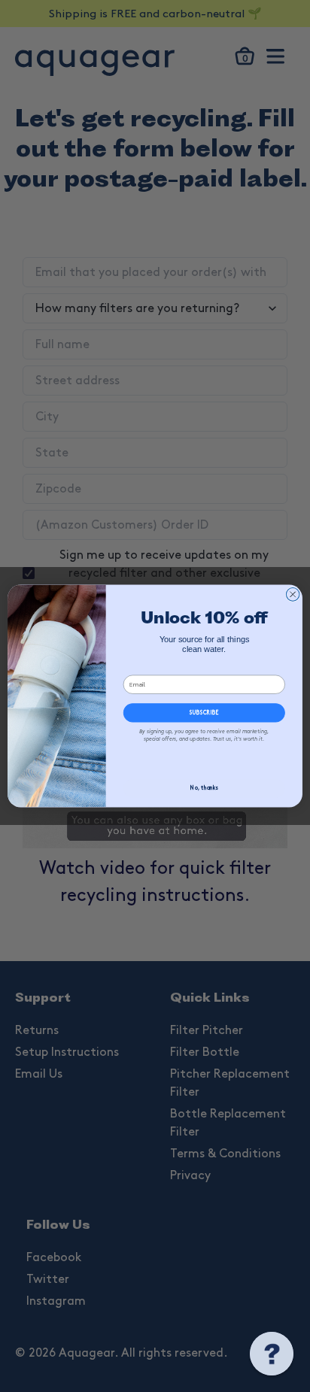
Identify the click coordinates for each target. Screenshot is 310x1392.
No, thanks (203, 789)
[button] (271, 1353)
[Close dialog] (292, 594)
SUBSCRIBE (204, 713)
